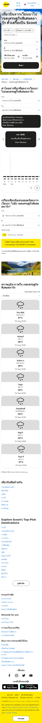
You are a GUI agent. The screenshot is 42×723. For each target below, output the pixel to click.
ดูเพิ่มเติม (21, 583)
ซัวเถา (3, 577)
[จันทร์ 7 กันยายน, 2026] (33, 176)
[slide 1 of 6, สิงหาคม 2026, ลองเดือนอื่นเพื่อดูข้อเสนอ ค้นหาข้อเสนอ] (20, 139)
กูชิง (3, 552)
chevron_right (39, 139)
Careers (4, 606)
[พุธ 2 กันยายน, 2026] (15, 176)
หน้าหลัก (4, 79)
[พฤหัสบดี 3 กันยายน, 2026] (19, 176)
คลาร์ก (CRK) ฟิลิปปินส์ (13, 50)
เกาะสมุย (4, 501)
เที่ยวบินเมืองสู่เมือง (27, 695)
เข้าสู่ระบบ (18, 4)
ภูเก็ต (3, 494)
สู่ (4, 48)
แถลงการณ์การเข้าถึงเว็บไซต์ (12, 665)
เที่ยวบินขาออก (9, 55)
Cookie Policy (11, 713)
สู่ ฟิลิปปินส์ (27, 79)
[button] (24, 30)
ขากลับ (25, 55)
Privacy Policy (11, 707)
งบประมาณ (5, 230)
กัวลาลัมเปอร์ (6, 542)
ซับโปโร (4, 573)
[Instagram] (16, 675)
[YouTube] (31, 675)
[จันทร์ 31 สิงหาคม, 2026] (8, 176)
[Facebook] (9, 675)
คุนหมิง (4, 559)
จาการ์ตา (5, 563)
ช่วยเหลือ (5, 645)
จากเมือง (37, 697)
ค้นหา (21, 65)
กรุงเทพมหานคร (7, 487)
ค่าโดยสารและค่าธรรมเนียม (12, 658)
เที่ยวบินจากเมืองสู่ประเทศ (10, 697)
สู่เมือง (17, 695)
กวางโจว (4, 538)
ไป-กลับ (7, 30)
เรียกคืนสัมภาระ (7, 662)
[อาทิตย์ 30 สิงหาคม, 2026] (4, 176)
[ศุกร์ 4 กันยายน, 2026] (22, 176)
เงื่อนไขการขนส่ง (8, 648)
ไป (2, 106)
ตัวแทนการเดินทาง (8, 632)
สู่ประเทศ (10, 695)
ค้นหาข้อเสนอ (20, 142)
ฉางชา (4, 566)
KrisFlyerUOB (7, 622)
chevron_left (3, 139)
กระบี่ (3, 498)
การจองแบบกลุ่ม (7, 635)
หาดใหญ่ (4, 508)
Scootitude (6, 599)
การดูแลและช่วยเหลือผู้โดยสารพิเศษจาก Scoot (17, 653)
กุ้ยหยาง (4, 549)
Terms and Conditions (28, 707)
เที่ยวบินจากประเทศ (26, 697)
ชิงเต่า (3, 570)
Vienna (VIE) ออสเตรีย (13, 43)
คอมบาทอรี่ (5, 556)
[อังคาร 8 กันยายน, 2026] (37, 176)
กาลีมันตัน (5, 545)
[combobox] (19, 100)
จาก (5, 40)
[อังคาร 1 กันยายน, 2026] (11, 176)
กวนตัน (4, 534)
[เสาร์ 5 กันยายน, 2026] (26, 176)
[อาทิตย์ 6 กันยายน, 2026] (29, 176)
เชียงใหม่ (4, 491)
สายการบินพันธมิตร (9, 609)
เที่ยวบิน (16, 79)
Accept (21, 718)
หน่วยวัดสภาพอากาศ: (32, 292)
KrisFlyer (5, 619)
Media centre (7, 602)
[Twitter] (23, 675)
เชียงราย (4, 505)
